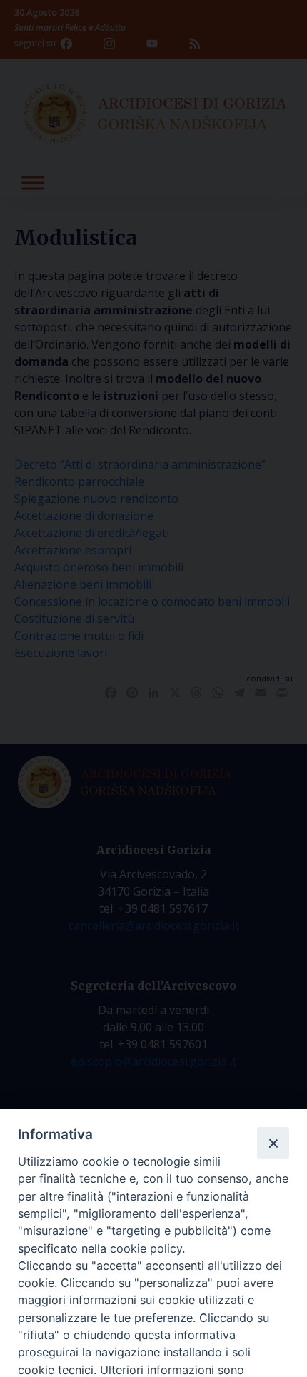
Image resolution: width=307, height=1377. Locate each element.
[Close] (272, 1142)
